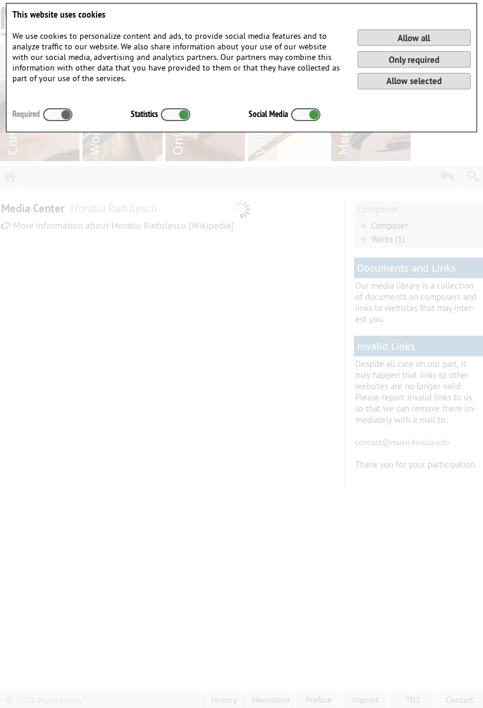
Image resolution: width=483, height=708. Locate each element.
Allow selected (414, 80)
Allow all (414, 38)
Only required (414, 59)
